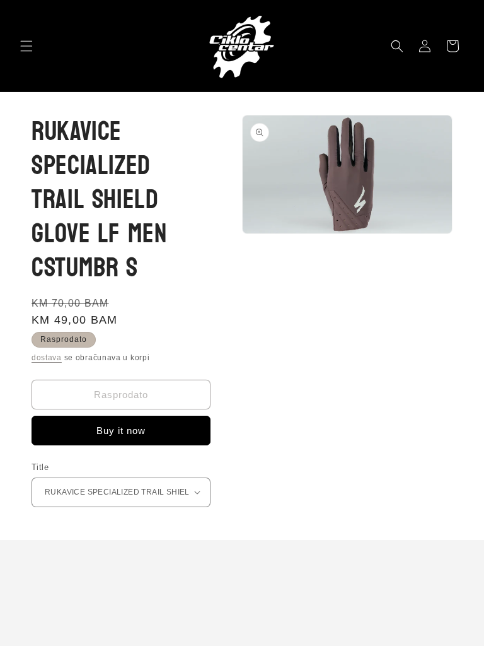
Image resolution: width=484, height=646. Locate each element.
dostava (47, 357)
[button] (26, 46)
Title (40, 467)
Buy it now (121, 430)
